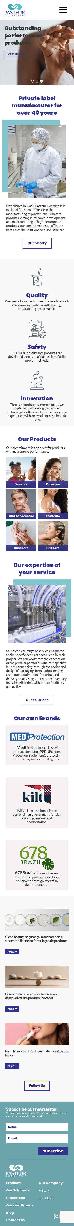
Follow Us (37, 1085)
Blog (10, 1212)
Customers (15, 1198)
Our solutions (37, 700)
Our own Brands (19, 1205)
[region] (37, 52)
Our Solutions (17, 1190)
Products (14, 1183)
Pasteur (15, 10)
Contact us (15, 1220)
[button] (32, 81)
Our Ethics (46, 1198)
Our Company (51, 1183)
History (44, 1190)
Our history (37, 243)
